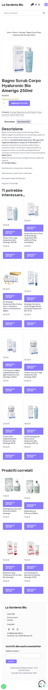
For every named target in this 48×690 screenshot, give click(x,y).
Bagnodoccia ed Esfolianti (26, 112)
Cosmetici (5, 115)
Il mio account (12, 618)
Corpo (39, 112)
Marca (15, 33)
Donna (12, 115)
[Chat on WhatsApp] (3, 686)
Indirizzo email (13, 651)
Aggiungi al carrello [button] (10, 232)
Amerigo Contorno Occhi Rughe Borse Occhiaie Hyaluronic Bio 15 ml (33, 307)
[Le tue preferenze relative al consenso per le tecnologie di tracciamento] (44, 686)
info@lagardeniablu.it (15, 633)
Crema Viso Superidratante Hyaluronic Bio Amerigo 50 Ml (9, 439)
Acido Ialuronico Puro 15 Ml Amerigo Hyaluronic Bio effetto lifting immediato (33, 238)
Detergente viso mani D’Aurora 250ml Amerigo (12, 511)
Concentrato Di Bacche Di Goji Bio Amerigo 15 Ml (32, 575)
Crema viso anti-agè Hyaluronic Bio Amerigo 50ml (33, 374)
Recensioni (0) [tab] (23, 122)
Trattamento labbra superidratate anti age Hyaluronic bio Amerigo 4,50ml (11, 373)
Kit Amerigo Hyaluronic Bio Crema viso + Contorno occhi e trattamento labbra (12, 306)
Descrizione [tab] (10, 122)
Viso (22, 115)
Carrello (10, 620)
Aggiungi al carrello (19, 103)
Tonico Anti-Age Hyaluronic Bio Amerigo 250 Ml (10, 240)
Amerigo (22, 33)
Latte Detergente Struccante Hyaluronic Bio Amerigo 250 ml (32, 439)
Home (9, 33)
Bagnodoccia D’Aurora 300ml (31, 512)
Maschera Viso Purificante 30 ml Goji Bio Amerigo (12, 575)
